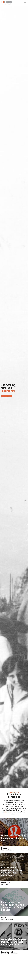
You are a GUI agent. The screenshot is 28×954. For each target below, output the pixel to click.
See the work (7, 812)
